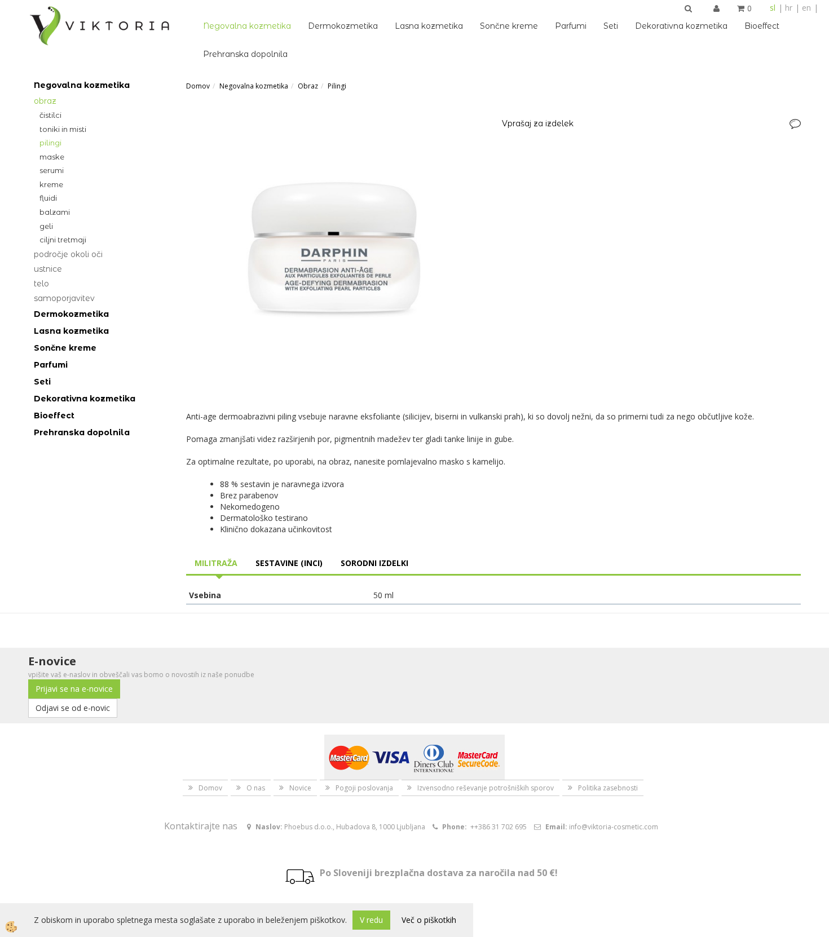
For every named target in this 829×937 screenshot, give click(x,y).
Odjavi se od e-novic (73, 707)
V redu (371, 919)
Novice (300, 788)
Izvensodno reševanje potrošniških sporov (485, 788)
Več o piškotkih (429, 919)
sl (772, 7)
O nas (255, 788)
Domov (198, 86)
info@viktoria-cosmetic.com (613, 827)
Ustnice (48, 269)
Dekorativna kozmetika (681, 26)
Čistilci (50, 115)
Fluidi (48, 197)
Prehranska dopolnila (245, 54)
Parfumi (571, 26)
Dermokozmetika (343, 26)
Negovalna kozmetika (247, 26)
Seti (610, 26)
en (806, 7)
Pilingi (50, 142)
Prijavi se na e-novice (74, 688)
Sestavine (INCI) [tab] (289, 563)
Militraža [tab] (216, 563)
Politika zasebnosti (608, 788)
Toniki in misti (62, 129)
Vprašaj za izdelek (538, 123)
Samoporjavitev (64, 298)
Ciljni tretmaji (62, 239)
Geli (46, 226)
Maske (51, 156)
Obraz (45, 101)
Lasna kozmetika (429, 26)
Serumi (51, 170)
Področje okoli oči (68, 254)
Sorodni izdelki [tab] (374, 563)
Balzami (54, 211)
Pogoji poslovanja (364, 788)
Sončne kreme (509, 26)
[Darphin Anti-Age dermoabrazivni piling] (335, 249)
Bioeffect (761, 26)
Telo (41, 284)
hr (788, 7)
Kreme (51, 184)
